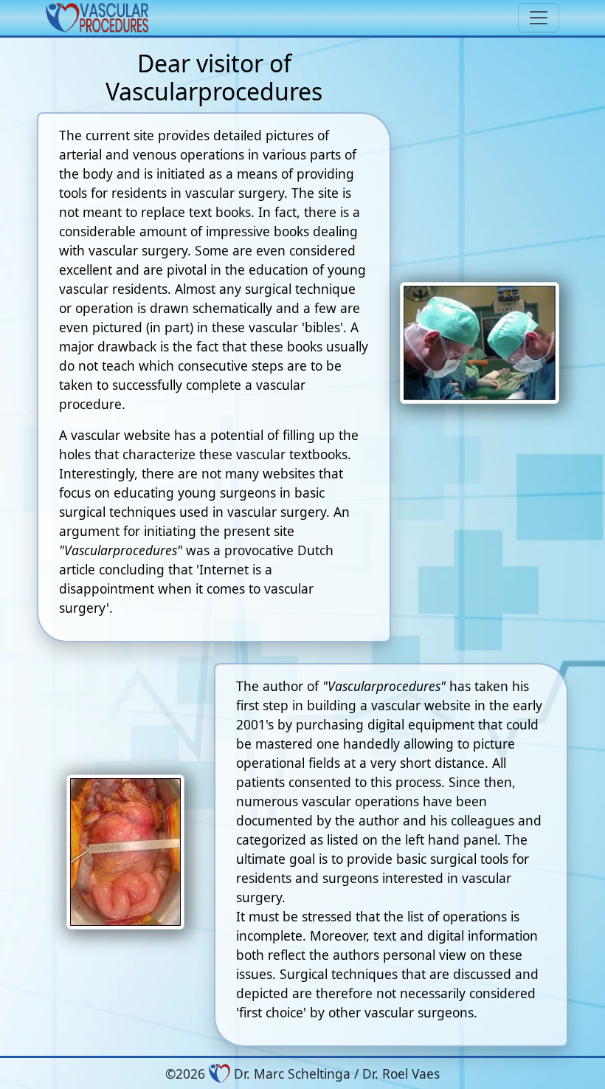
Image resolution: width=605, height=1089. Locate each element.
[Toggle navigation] (538, 17)
